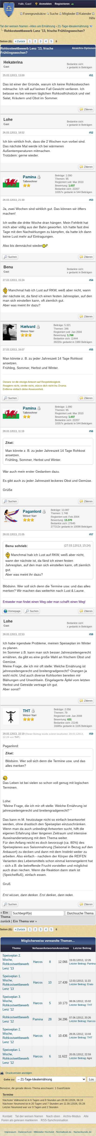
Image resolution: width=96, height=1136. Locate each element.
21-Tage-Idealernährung (73, 26)
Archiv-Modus (72, 1116)
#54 (91, 280)
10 (49, 982)
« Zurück (20, 41)
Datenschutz (25, 1132)
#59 (91, 733)
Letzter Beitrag (77, 963)
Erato (90, 984)
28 (49, 1019)
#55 (91, 349)
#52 (91, 132)
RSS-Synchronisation (54, 1120)
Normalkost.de (64, 1132)
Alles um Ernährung (42, 26)
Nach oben (53, 1116)
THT (26, 711)
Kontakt (7, 1116)
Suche (54, 13)
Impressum (10, 1132)
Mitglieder (68, 13)
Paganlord (32, 511)
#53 (91, 199)
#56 (91, 431)
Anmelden (45, 3)
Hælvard (28, 327)
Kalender (85, 13)
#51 (91, 75)
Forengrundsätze (34, 13)
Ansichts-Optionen (84, 48)
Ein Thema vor (23, 921)
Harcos (38, 962)
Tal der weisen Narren (14, 26)
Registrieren (62, 3)
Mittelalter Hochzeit (44, 1132)
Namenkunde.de (83, 1132)
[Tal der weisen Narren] (9, 9)
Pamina (29, 177)
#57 (91, 534)
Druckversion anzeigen (19, 1072)
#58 (91, 634)
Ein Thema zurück (5, 917)
